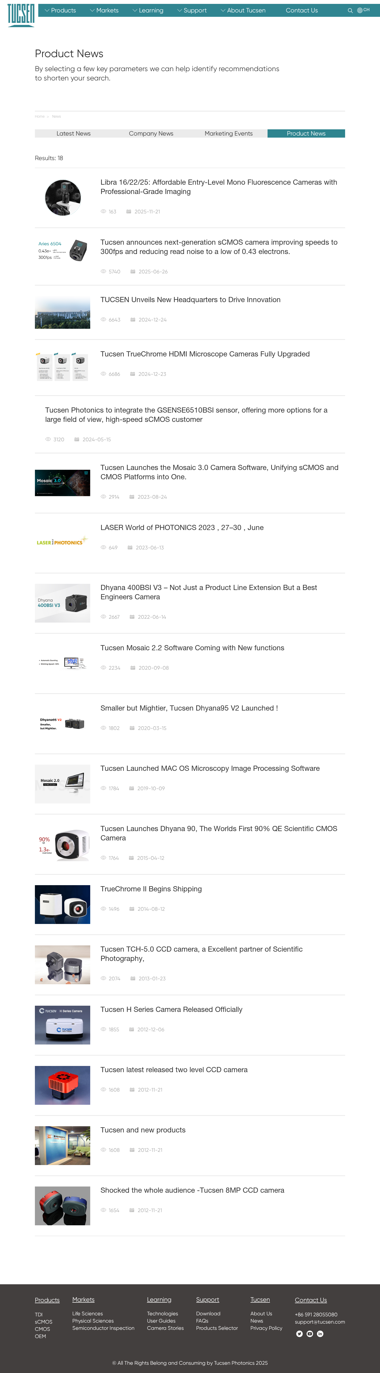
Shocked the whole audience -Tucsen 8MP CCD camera (192, 1191)
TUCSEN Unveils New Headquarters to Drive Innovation (191, 300)
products (47, 1300)
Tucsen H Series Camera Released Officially (171, 1010)
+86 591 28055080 (316, 1315)
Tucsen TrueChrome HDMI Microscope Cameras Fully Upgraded (205, 355)
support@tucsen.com (320, 1322)
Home (39, 117)
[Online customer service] (372, 1271)
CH (366, 10)
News (56, 117)
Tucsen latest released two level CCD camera (174, 1070)
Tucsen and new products (143, 1131)
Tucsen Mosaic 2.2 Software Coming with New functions (192, 648)
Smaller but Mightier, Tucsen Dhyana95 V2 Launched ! (189, 709)
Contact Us (311, 1300)
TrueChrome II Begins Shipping (151, 889)
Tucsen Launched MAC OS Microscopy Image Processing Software (210, 769)
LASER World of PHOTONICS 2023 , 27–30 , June (182, 528)
